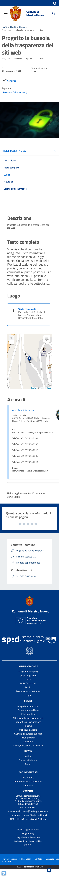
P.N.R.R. (28, 845)
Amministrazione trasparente (28, 781)
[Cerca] (54, 13)
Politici (28, 687)
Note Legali (26, 858)
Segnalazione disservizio (28, 837)
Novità (13, 27)
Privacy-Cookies (10, 858)
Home (4, 27)
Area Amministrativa (23, 410)
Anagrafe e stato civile (28, 706)
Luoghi (28, 695)
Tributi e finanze (28, 737)
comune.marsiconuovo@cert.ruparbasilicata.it (28, 811)
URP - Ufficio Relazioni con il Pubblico (28, 819)
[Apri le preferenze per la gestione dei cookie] (5, 874)
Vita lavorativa (28, 714)
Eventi (28, 764)
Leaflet (33, 388)
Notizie (22, 27)
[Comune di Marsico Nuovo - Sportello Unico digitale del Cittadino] (15, 13)
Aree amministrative (28, 671)
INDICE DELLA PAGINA (14, 151)
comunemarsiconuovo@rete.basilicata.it (28, 815)
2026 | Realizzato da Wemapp (29, 866)
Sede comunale (27, 309)
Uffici (28, 679)
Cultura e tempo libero (28, 710)
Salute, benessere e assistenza (28, 745)
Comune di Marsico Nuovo (35, 13)
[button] (54, 3)
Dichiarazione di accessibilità (28, 841)
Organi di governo (28, 675)
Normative (28, 785)
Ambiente (28, 741)
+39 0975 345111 (28, 807)
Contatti (28, 791)
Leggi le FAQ (28, 833)
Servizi (28, 701)
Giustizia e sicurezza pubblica (28, 733)
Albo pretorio (28, 777)
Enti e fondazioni (28, 683)
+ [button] (11, 337)
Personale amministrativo (28, 691)
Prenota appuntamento (28, 829)
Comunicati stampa (28, 760)
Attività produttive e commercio (28, 718)
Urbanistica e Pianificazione (28, 722)
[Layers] (46, 338)
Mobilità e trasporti (28, 729)
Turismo (28, 726)
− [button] (11, 342)
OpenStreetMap (45, 388)
